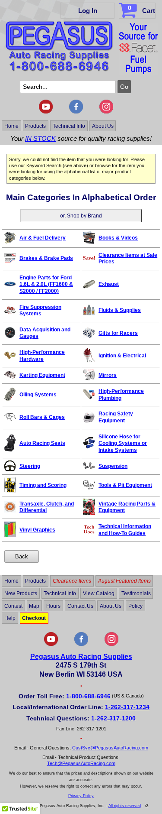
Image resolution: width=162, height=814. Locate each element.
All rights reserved (124, 806)
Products (35, 126)
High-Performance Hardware (42, 355)
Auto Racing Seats (42, 443)
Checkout (34, 618)
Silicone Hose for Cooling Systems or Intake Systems (122, 443)
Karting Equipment (42, 375)
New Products (20, 593)
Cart (141, 9)
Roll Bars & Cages (42, 417)
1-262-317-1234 (127, 707)
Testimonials (136, 593)
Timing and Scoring (43, 485)
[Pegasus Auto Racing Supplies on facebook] (76, 111)
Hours (53, 606)
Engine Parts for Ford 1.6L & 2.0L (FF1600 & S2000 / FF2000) (46, 284)
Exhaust (108, 284)
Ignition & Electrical (122, 356)
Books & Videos (118, 238)
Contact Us (80, 606)
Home (11, 126)
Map (34, 606)
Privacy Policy (81, 796)
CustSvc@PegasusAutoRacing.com (110, 747)
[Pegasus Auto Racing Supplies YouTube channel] (46, 111)
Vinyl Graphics (37, 530)
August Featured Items (124, 581)
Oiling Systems (38, 395)
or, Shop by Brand (81, 216)
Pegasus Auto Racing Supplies (81, 656)
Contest (13, 606)
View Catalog (98, 593)
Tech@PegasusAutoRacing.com (81, 763)
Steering (29, 466)
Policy (135, 606)
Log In (87, 10)
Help (10, 618)
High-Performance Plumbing (121, 394)
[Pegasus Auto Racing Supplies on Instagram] (106, 111)
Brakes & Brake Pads (46, 258)
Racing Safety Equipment (115, 417)
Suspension (112, 466)
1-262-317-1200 (113, 718)
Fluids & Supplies (119, 310)
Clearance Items (72, 581)
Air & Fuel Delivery (42, 238)
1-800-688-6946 (88, 696)
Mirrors (107, 375)
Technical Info (69, 126)
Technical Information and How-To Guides (124, 529)
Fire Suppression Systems (40, 310)
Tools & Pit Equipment (125, 485)
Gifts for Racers (118, 333)
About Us (103, 126)
